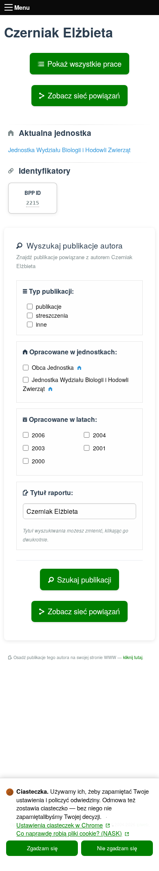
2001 (99, 448)
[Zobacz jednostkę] (79, 367)
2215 (32, 203)
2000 (38, 461)
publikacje (49, 306)
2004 (99, 435)
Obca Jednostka (53, 367)
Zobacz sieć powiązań (84, 95)
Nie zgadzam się (117, 848)
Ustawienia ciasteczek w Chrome (63, 825)
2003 (38, 448)
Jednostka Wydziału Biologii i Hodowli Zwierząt (69, 149)
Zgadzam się (42, 848)
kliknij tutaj (132, 657)
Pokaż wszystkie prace (84, 63)
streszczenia (52, 315)
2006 (38, 435)
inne (41, 324)
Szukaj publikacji (84, 579)
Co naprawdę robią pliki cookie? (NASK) (72, 833)
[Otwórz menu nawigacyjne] (8, 7)
